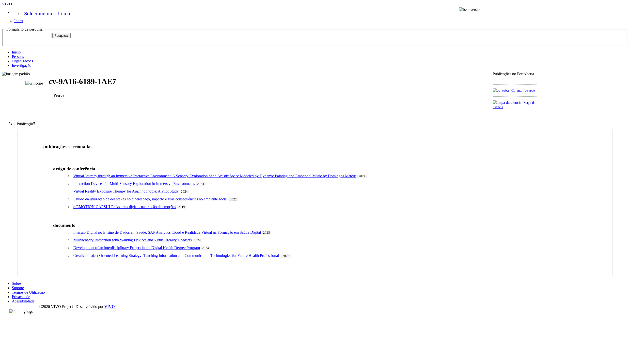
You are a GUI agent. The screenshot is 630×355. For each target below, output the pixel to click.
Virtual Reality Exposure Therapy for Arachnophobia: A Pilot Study (126, 191)
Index (18, 21)
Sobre (16, 283)
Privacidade (21, 297)
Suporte (18, 288)
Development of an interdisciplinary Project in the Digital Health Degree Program (136, 248)
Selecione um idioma (47, 13)
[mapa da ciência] (507, 102)
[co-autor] (501, 90)
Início (16, 52)
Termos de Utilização (28, 292)
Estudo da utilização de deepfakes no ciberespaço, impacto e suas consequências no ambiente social (150, 199)
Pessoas (18, 56)
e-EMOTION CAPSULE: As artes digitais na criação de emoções (124, 207)
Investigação (21, 65)
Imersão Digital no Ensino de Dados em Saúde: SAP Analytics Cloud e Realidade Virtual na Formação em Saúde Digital (167, 232)
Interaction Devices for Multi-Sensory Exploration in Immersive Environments (134, 183)
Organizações (22, 61)
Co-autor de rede (523, 90)
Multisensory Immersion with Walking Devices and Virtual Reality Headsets (132, 240)
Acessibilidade (23, 301)
